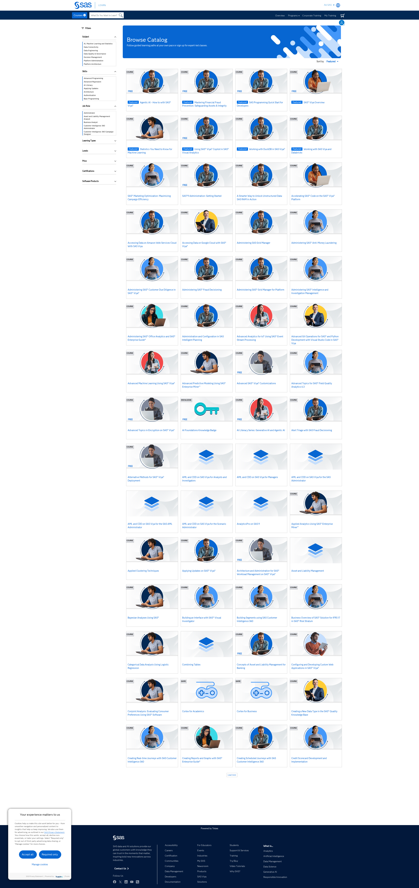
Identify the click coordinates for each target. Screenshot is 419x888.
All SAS (328, 4)
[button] (333, 61)
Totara (215, 828)
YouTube (131, 881)
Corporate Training (311, 15)
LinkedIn (126, 881)
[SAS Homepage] (84, 5)
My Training (330, 15)
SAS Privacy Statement (54, 832)
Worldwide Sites (338, 5)
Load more (232, 775)
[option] (99, 43)
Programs (293, 15)
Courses (78, 15)
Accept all (28, 854)
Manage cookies (40, 864)
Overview (280, 15)
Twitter (120, 881)
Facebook (114, 881)
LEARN (102, 5)
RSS (137, 881)
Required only (50, 854)
